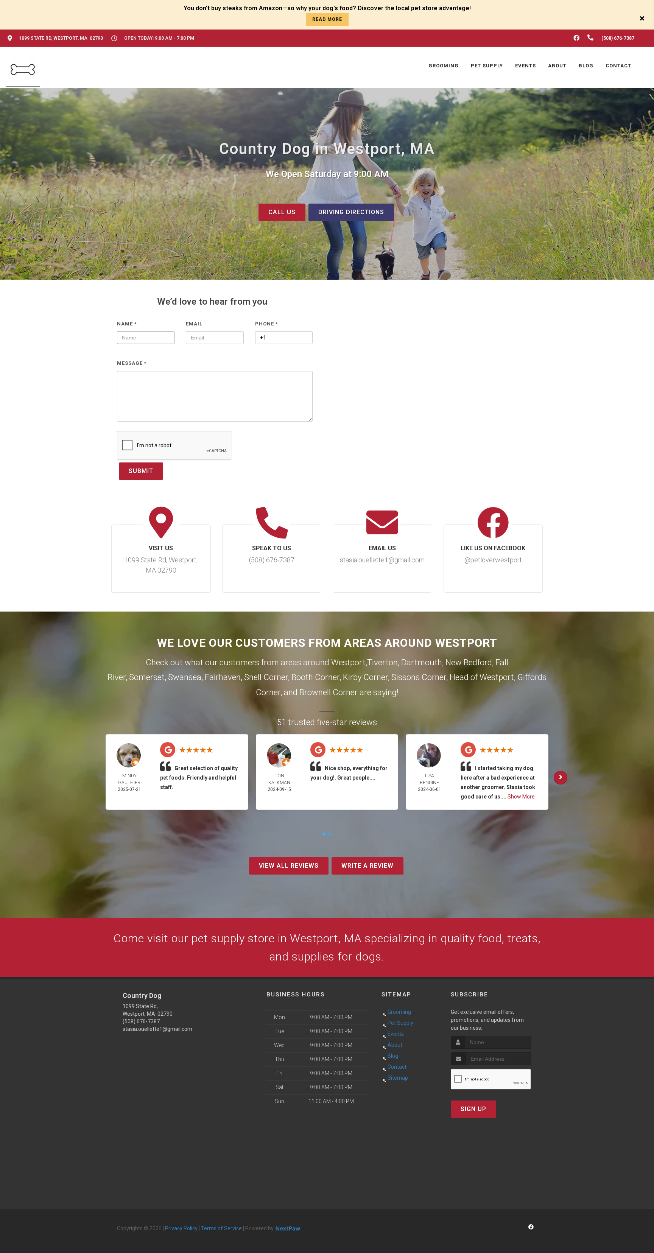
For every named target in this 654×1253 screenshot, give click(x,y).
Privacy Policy (181, 1228)
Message (132, 363)
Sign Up (473, 1109)
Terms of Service (221, 1228)
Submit (141, 471)
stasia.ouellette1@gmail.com (157, 1029)
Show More (521, 797)
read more (327, 19)
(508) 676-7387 (141, 1021)
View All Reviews (289, 865)
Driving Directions (351, 212)
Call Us (282, 212)
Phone (266, 324)
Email (194, 324)
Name (127, 324)
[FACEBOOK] (576, 38)
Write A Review (367, 865)
